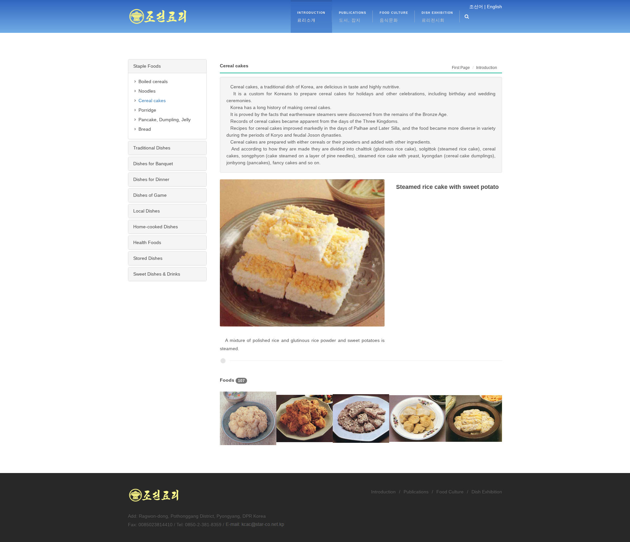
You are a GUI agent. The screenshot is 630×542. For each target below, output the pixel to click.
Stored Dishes (147, 258)
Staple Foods (147, 66)
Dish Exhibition (487, 491)
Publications (416, 491)
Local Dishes (146, 211)
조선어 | (477, 6)
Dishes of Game (150, 195)
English (494, 6)
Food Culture (450, 491)
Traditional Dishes (151, 147)
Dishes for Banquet (153, 163)
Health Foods (147, 242)
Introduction (383, 491)
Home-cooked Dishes (155, 226)
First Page (461, 67)
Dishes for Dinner (151, 179)
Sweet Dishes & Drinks (156, 274)
